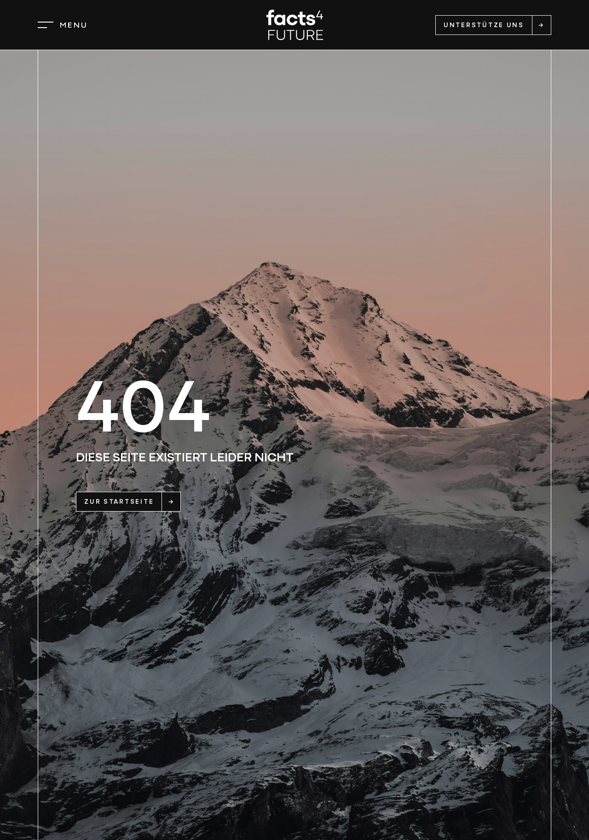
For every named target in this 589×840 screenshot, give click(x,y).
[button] (63, 25)
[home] (294, 25)
